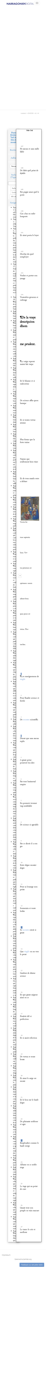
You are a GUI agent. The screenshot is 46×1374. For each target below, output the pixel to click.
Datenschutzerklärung (23, 1259)
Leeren (14, 192)
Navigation (14, 202)
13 (21, 927)
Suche (13, 174)
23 (21, 1140)
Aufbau (14, 157)
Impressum (6, 1255)
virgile (22, 679)
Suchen (14, 188)
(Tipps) (13, 177)
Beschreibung (15, 150)
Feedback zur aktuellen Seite (32, 1265)
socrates (26, 719)
